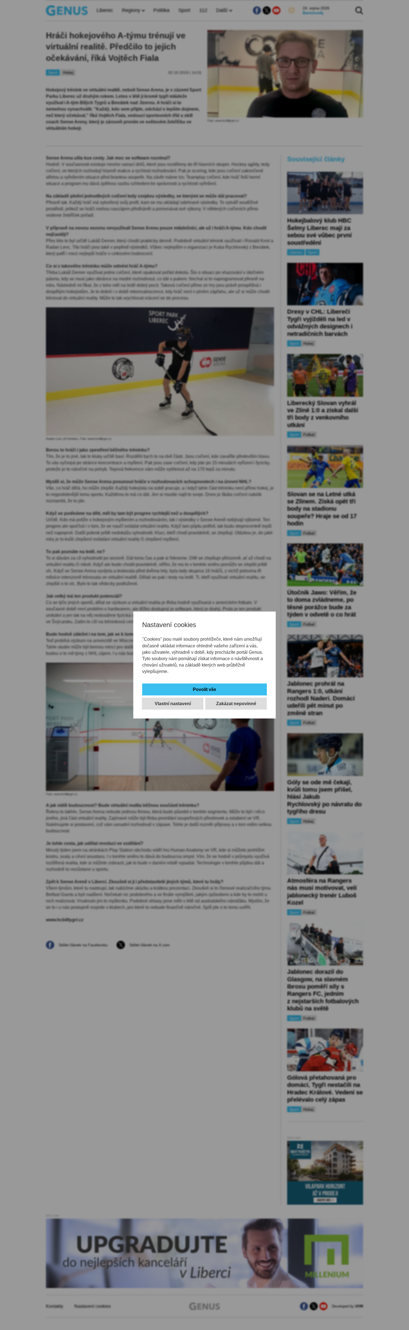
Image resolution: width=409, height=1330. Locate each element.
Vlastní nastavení (173, 703)
